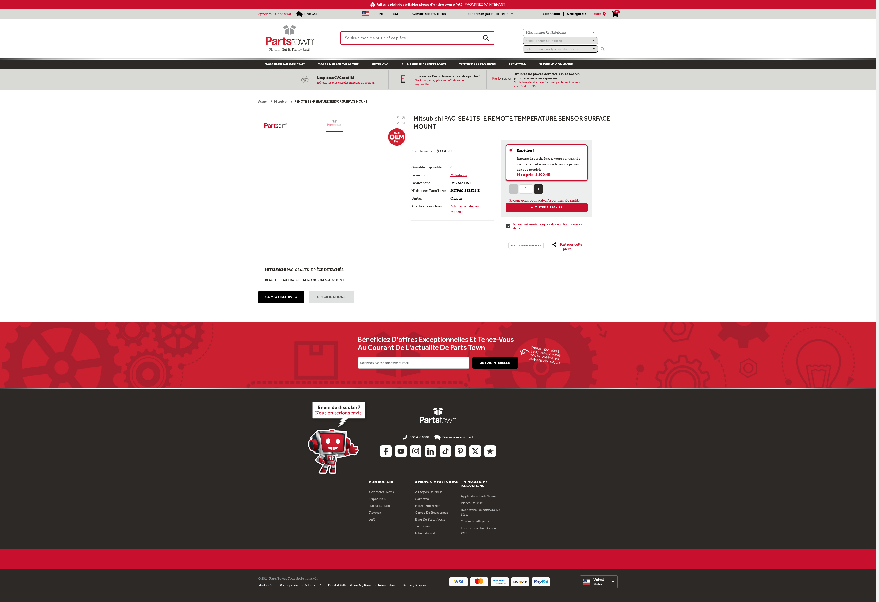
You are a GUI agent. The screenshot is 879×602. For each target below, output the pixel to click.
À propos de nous (428, 492)
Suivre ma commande (556, 64)
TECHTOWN (517, 64)
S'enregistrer (576, 14)
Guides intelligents (475, 521)
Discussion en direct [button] (457, 437)
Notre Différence (427, 506)
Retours (375, 512)
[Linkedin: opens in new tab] (430, 451)
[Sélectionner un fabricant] (560, 32)
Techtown (422, 526)
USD (396, 14)
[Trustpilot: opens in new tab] (490, 451)
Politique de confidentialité (300, 585)
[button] (401, 120)
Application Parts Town (478, 496)
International (425, 533)
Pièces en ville (472, 503)
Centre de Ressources (477, 64)
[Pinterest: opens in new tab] (460, 451)
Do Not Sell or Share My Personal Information (362, 585)
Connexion (551, 14)
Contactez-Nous (381, 492)
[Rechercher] (602, 49)
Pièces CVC (380, 64)
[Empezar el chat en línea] (337, 437)
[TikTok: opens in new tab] (445, 451)
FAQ (372, 519)
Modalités (265, 585)
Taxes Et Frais (379, 506)
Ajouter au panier (546, 207)
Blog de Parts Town (430, 519)
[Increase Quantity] (538, 189)
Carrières (422, 499)
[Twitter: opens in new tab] (475, 451)
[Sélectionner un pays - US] (365, 14)
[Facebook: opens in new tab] (386, 451)
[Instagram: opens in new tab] (415, 451)
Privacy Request (415, 585)
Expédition (377, 499)
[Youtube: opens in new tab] (401, 451)
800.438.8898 (281, 14)
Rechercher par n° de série (486, 14)
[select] (599, 581)
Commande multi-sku (429, 14)
